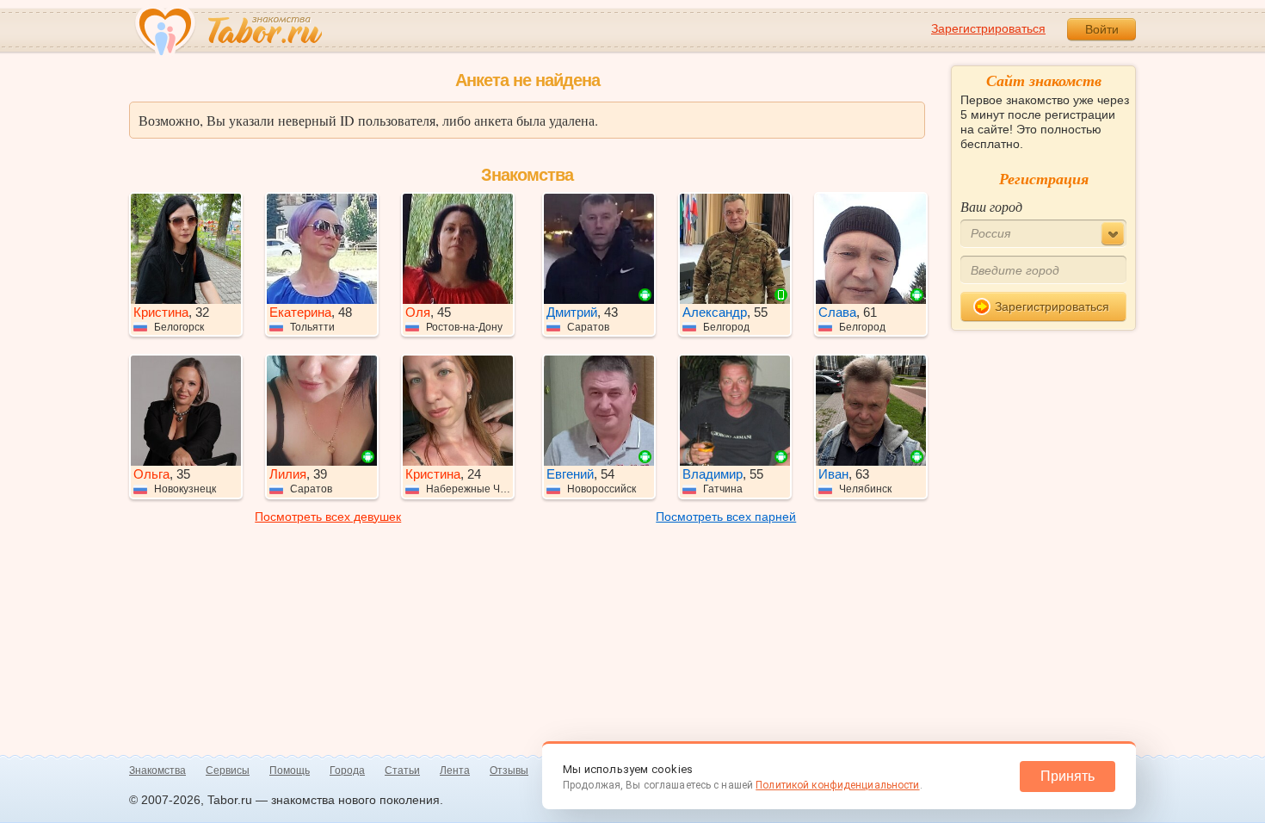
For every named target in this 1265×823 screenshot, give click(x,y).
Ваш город (991, 206)
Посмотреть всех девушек (328, 516)
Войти (1102, 29)
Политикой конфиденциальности (837, 785)
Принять (1067, 776)
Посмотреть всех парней (726, 516)
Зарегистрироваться (988, 28)
